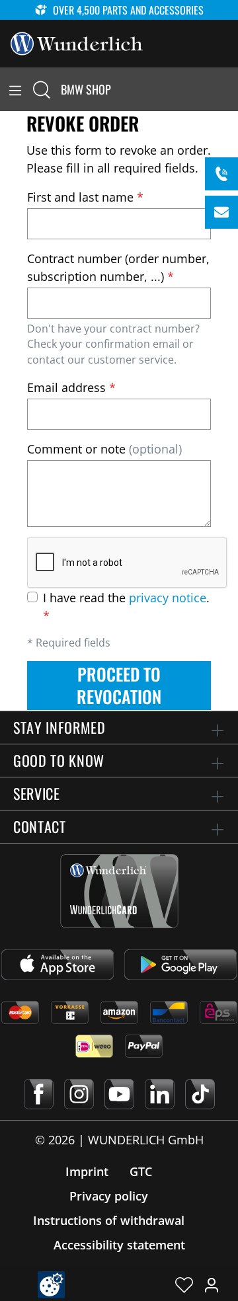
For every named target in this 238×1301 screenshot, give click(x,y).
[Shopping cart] (230, 89)
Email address (71, 387)
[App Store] (57, 964)
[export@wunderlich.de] (221, 212)
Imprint (86, 1171)
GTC (141, 1171)
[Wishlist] (184, 1284)
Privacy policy (108, 1196)
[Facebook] (39, 1094)
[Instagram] (79, 1094)
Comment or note (104, 449)
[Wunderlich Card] (119, 891)
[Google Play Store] (180, 964)
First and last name (85, 197)
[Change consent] (51, 1284)
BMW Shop (86, 89)
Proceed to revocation (119, 685)
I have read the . (126, 606)
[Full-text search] (42, 89)
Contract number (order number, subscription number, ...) (118, 267)
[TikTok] (200, 1094)
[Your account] (211, 1284)
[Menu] (15, 89)
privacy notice (167, 598)
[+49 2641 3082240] (221, 173)
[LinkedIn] (160, 1094)
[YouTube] (119, 1094)
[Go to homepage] (77, 42)
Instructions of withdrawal (108, 1220)
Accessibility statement (119, 1245)
